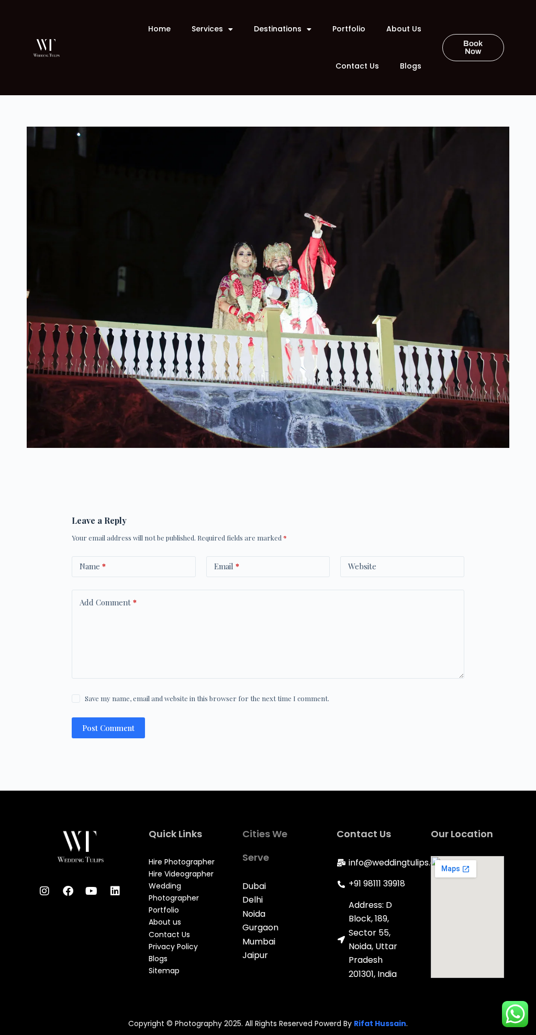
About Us (403, 29)
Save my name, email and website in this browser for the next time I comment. (207, 698)
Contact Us (357, 66)
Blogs (410, 66)
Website (362, 566)
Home (159, 29)
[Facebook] (68, 891)
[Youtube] (91, 891)
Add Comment (108, 602)
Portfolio (348, 29)
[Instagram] (44, 891)
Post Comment (108, 728)
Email (226, 566)
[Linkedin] (115, 891)
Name (93, 566)
